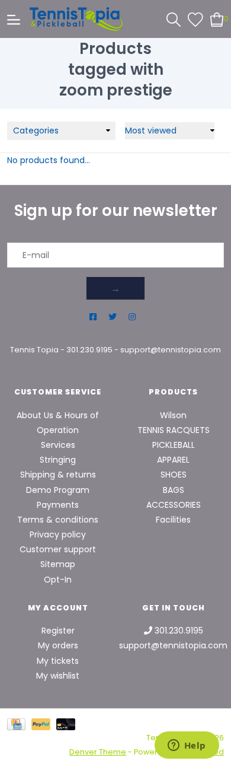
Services (58, 445)
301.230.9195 (89, 350)
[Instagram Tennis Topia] (132, 317)
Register (58, 630)
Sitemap (57, 564)
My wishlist (57, 676)
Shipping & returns (58, 474)
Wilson (173, 415)
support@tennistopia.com (170, 350)
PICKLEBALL (173, 445)
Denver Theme (97, 752)
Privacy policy (58, 534)
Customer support (58, 549)
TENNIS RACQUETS (173, 430)
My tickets (58, 661)
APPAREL (173, 460)
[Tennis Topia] (76, 19)
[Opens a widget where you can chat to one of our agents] (186, 746)
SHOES (174, 474)
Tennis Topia (34, 350)
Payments (58, 505)
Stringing (58, 460)
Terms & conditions (57, 520)
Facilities (173, 520)
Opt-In (58, 579)
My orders (58, 645)
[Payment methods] (19, 724)
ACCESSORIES (173, 505)
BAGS (173, 490)
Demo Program (57, 490)
